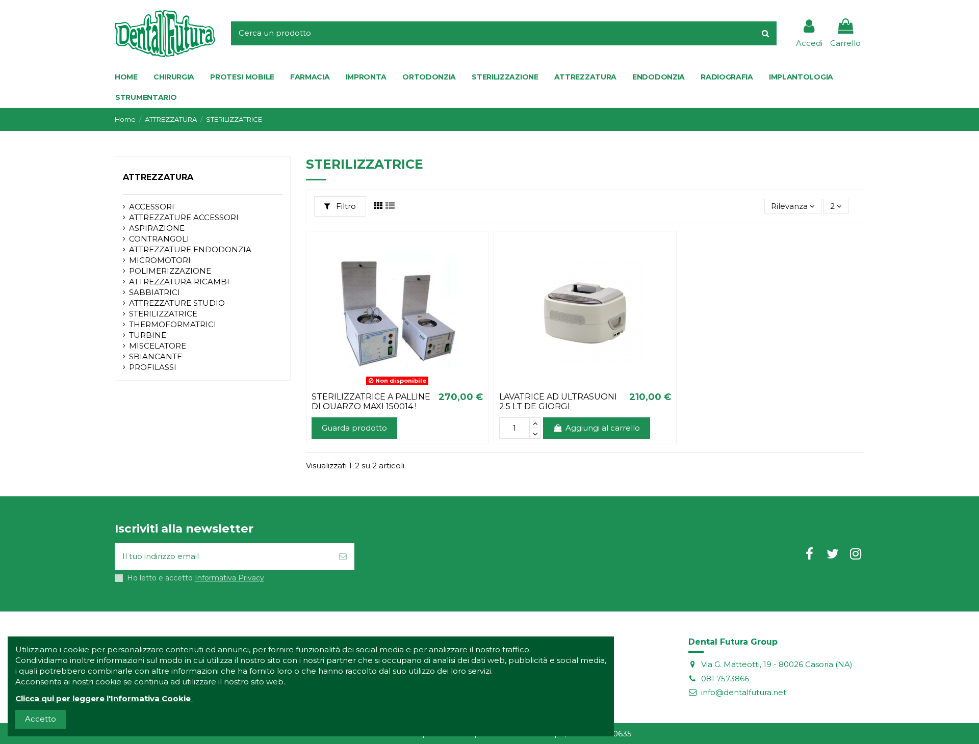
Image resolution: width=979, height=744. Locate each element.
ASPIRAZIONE (157, 228)
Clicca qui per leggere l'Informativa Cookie (103, 698)
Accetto (40, 719)
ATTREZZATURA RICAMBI (179, 281)
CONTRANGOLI (159, 239)
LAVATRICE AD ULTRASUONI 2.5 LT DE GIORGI (558, 401)
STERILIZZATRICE (163, 313)
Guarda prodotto (354, 428)
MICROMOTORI (160, 260)
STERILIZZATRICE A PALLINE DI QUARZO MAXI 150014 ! (371, 401)
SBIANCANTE (155, 356)
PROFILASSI (152, 367)
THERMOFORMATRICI (172, 324)
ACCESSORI (151, 206)
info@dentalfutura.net (743, 692)
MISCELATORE (157, 346)
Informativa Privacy (229, 577)
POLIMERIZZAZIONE (170, 271)
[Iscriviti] (342, 556)
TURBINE (147, 335)
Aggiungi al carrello (602, 428)
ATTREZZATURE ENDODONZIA (190, 249)
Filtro (345, 206)
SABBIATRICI (154, 292)
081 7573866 (725, 678)
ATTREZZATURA (158, 177)
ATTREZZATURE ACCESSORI (184, 217)
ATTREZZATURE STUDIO (177, 303)
